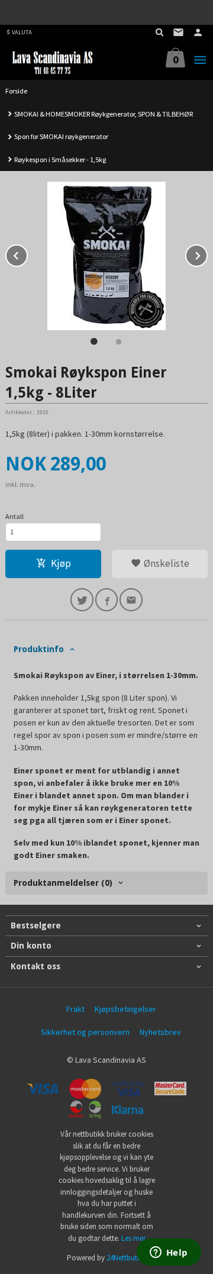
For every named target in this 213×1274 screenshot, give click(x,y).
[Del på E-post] (131, 599)
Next (207, 254)
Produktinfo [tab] (39, 649)
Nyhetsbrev (160, 1032)
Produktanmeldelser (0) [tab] (63, 883)
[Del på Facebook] (106, 599)
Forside (16, 90)
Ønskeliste (165, 563)
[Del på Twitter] (81, 599)
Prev (27, 254)
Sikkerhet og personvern (85, 1032)
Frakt (75, 1009)
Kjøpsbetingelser (125, 1009)
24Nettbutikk (126, 1258)
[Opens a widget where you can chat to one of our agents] (168, 1253)
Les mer (133, 1238)
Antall (14, 516)
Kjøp (61, 563)
